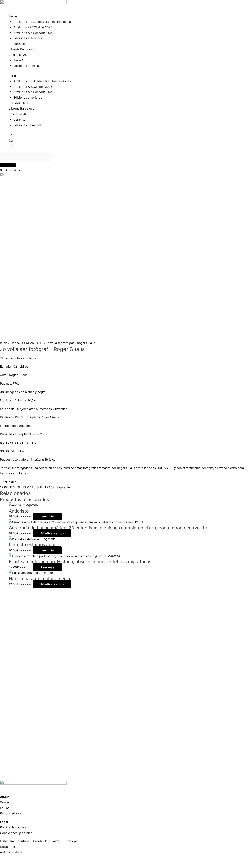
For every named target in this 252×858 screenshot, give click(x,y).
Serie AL (19, 60)
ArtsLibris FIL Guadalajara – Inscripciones (42, 22)
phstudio (17, 852)
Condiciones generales (16, 833)
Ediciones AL (18, 55)
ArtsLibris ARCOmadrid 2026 (33, 33)
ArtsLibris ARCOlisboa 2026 (32, 27)
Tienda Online (18, 44)
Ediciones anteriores (27, 38)
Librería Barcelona (21, 49)
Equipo (5, 808)
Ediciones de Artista (27, 66)
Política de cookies (13, 827)
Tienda (15, 343)
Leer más (47, 516)
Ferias (13, 16)
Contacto (6, 802)
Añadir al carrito (52, 533)
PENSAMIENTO (33, 343)
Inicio (3, 343)
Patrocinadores (10, 813)
